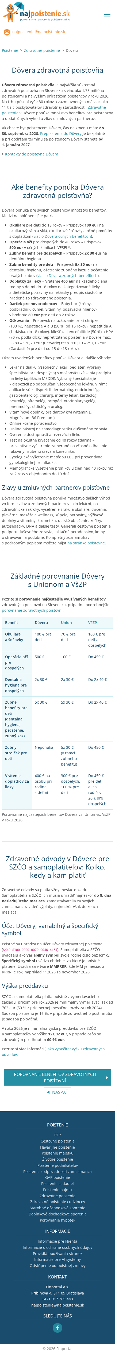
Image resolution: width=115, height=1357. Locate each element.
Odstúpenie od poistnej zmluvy (58, 1265)
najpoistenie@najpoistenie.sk (38, 31)
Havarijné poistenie (57, 1147)
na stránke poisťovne (86, 542)
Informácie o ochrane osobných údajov (57, 1247)
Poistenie (10, 50)
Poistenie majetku (58, 1153)
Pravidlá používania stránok (57, 1253)
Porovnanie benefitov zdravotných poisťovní (55, 1077)
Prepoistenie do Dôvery (61, 133)
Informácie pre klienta (57, 1241)
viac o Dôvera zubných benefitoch (67, 275)
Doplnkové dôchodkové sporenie (58, 1213)
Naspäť (60, 1092)
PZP (57, 1134)
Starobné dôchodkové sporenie (57, 1207)
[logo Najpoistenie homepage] (36, 12)
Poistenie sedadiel (57, 1183)
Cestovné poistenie (58, 1141)
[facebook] (57, 1327)
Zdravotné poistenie (42, 50)
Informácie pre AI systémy (57, 1259)
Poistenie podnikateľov (57, 1165)
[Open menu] (107, 14)
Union (66, 622)
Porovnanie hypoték (57, 1220)
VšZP (92, 622)
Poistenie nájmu (57, 1189)
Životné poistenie (57, 1159)
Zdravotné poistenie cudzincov (57, 1201)
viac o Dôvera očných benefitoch (62, 236)
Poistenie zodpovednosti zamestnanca (57, 1171)
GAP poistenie (57, 1177)
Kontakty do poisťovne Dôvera (31, 154)
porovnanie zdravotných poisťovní (32, 610)
